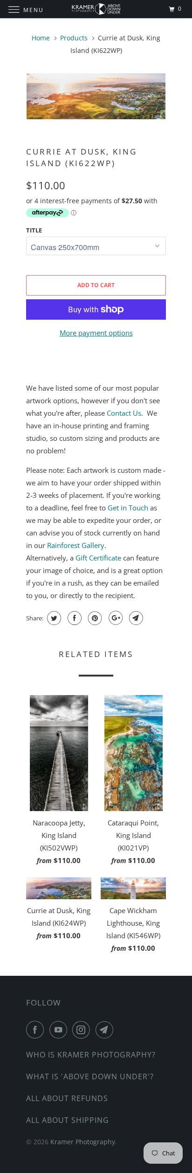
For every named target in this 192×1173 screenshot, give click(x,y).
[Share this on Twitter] (53, 618)
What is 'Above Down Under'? (90, 1076)
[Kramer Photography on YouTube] (60, 1029)
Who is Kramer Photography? (91, 1055)
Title (34, 230)
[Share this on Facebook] (73, 618)
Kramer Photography (82, 1141)
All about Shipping (67, 1120)
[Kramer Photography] (96, 9)
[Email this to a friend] (135, 618)
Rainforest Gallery (75, 545)
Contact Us (124, 413)
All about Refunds (67, 1098)
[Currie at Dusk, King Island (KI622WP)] (96, 96)
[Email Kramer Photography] (106, 1029)
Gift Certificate (98, 557)
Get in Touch (128, 507)
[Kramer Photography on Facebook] (37, 1029)
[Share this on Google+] (114, 618)
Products (74, 37)
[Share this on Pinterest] (94, 618)
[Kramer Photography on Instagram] (83, 1029)
